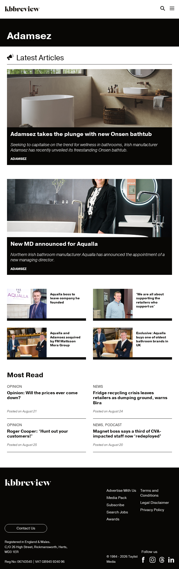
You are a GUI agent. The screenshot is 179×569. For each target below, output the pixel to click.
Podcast (113, 425)
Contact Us (26, 528)
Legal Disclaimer (154, 502)
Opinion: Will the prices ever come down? (42, 395)
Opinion (14, 386)
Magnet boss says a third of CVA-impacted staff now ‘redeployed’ (127, 433)
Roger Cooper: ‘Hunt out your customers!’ (37, 433)
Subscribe (115, 505)
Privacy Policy (152, 509)
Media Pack (117, 497)
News (98, 386)
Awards (113, 519)
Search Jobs (117, 512)
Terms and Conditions (149, 493)
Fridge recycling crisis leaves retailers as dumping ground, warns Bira (130, 398)
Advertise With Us (121, 490)
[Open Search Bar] (163, 9)
